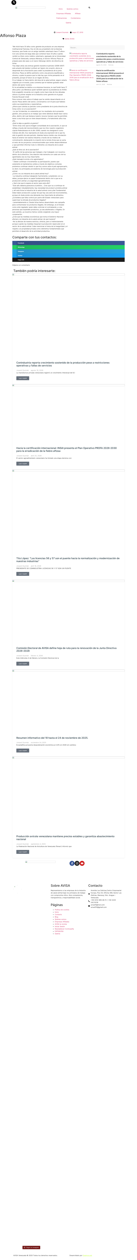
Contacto (58, 914)
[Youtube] (82, 863)
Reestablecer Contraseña (64, 929)
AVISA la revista (61, 924)
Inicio (61, 9)
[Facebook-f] (72, 863)
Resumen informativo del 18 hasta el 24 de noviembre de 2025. (52, 737)
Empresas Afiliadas (63, 13)
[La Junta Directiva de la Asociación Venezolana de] (22, 1053)
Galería (68, 23)
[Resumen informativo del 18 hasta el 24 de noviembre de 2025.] (68, 701)
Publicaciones (61, 18)
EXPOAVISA (59, 931)
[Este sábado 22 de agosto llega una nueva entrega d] (40, 943)
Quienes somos (72, 9)
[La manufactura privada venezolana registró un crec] (40, 1118)
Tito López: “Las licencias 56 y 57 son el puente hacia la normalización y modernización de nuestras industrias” (68, 560)
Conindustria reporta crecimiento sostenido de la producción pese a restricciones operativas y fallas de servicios (63, 364)
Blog (56, 917)
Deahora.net (87, 1255)
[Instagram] (77, 863)
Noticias (110, 65)
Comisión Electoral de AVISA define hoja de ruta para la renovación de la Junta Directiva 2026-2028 (66, 649)
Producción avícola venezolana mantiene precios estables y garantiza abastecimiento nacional (65, 838)
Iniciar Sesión (60, 926)
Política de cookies (62, 910)
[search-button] (89, 7)
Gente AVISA (69, 39)
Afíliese (77, 13)
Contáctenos (76, 18)
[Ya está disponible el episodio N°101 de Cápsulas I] (22, 929)
